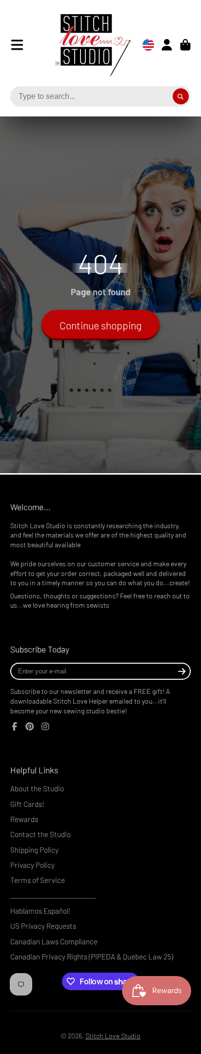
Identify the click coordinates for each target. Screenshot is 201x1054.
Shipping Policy (34, 849)
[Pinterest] (29, 726)
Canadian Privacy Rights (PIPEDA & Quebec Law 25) (91, 956)
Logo (86, 44)
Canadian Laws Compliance (54, 941)
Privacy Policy (32, 865)
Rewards (24, 819)
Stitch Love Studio (113, 1036)
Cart (185, 45)
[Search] (181, 96)
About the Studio (37, 788)
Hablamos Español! (40, 910)
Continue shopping (100, 325)
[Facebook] (14, 726)
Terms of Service (37, 880)
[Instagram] (45, 726)
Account (167, 45)
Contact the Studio (40, 834)
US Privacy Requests (43, 925)
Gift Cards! (27, 804)
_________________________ (53, 895)
